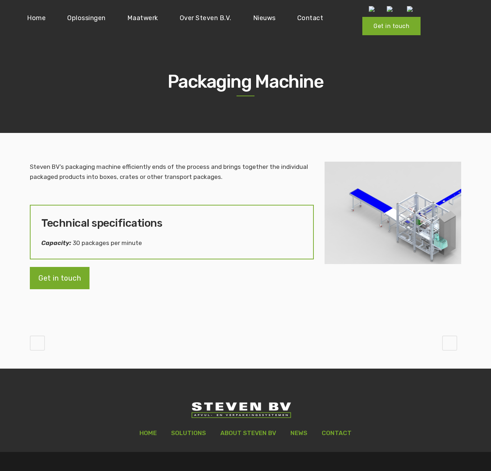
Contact (337, 433)
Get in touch (391, 26)
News (298, 433)
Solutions (188, 433)
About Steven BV (248, 433)
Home (148, 433)
